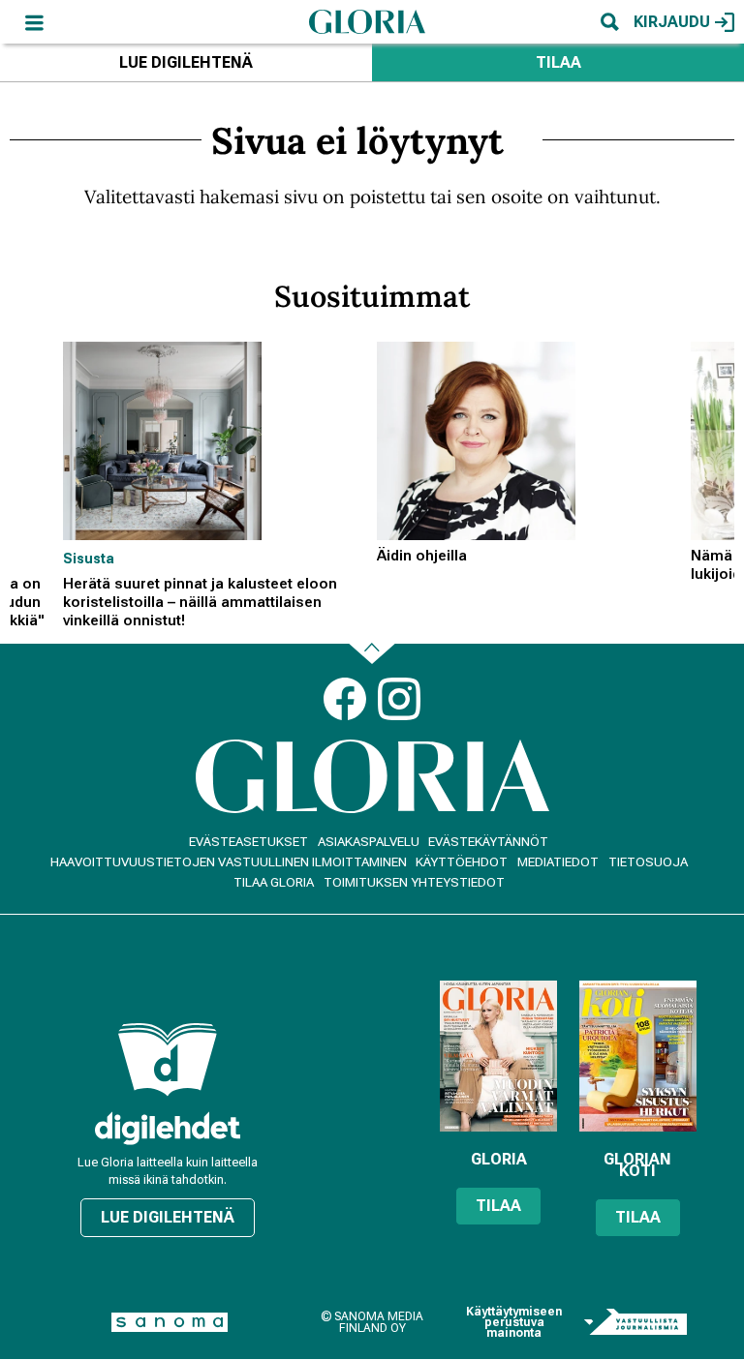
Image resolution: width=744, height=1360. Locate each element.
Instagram (399, 699)
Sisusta (88, 558)
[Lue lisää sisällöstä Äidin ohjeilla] (529, 441)
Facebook (345, 699)
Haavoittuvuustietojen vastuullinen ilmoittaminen (228, 862)
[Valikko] (33, 22)
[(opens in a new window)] (167, 1128)
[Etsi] (609, 22)
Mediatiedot (558, 862)
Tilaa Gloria (273, 882)
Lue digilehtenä (186, 62)
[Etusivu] (367, 21)
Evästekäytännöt (488, 841)
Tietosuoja (648, 862)
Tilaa (558, 62)
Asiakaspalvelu (368, 841)
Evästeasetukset (248, 841)
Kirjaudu (672, 22)
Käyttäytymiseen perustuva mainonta (514, 1323)
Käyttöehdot (462, 862)
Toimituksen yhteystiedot (414, 882)
